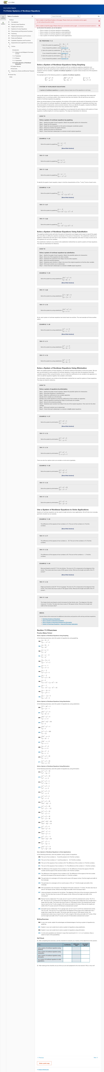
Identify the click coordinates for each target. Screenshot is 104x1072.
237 (39, 892)
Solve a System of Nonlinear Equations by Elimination (57, 622)
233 (39, 873)
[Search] (78, 16)
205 (39, 732)
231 (39, 866)
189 (39, 646)
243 (39, 933)
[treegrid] (20, 48)
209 (39, 752)
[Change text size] (99, 16)
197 (39, 686)
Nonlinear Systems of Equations (51, 619)
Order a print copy (44, 1063)
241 (39, 927)
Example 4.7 (64, 53)
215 (39, 787)
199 (39, 696)
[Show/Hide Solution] (68, 148)
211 (39, 762)
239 (39, 908)
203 (39, 722)
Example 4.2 (64, 48)
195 (39, 676)
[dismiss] (99, 21)
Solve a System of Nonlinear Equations (53, 620)
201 (39, 712)
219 (39, 807)
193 (39, 666)
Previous (41, 1057)
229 (39, 860)
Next (95, 1057)
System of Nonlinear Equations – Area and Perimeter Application (60, 624)
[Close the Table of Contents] (32, 16)
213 (39, 777)
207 (39, 742)
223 (39, 827)
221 (39, 817)
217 (39, 797)
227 (39, 847)
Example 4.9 (64, 58)
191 (39, 656)
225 (39, 837)
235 (39, 883)
